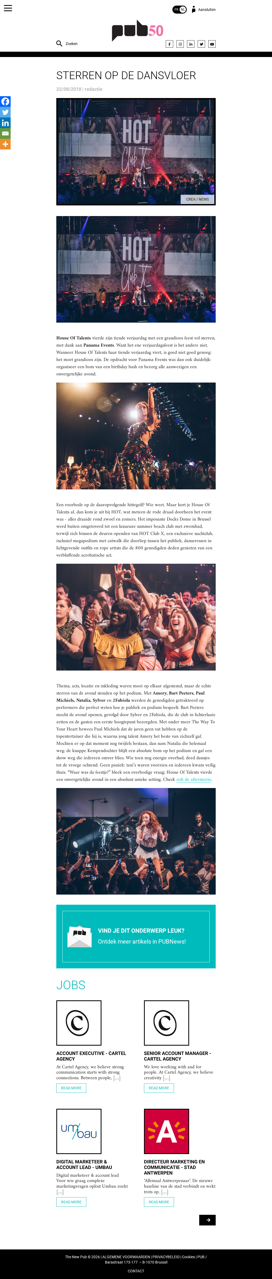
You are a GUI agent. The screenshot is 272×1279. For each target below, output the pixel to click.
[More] (5, 144)
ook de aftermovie (193, 779)
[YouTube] (212, 44)
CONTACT (136, 1271)
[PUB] (137, 33)
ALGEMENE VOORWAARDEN (126, 1257)
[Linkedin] (5, 122)
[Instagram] (180, 44)
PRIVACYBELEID (166, 1257)
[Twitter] (201, 44)
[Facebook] (169, 44)
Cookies (188, 1257)
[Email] (5, 133)
